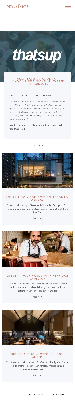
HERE (22, 129)
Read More (38, 218)
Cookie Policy (61, 395)
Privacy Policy (37, 395)
